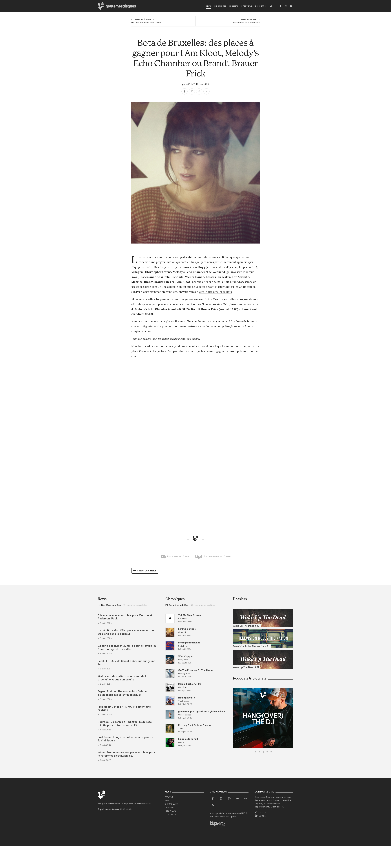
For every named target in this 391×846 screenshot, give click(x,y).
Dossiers (233, 6)
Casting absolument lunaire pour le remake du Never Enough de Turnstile (127, 647)
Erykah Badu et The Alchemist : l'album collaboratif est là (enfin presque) (122, 693)
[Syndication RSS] (213, 805)
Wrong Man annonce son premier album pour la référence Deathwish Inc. (126, 754)
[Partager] (206, 91)
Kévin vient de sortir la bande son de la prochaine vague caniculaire (122, 678)
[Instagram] (285, 6)
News (208, 6)
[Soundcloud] (237, 799)
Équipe (262, 816)
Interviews (246, 6)
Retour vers (146, 570)
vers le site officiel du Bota (215, 292)
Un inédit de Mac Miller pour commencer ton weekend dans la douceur (126, 632)
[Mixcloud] (245, 799)
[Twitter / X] (192, 91)
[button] (255, 752)
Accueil (169, 797)
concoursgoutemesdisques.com (152, 326)
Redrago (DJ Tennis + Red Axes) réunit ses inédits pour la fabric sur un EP (125, 723)
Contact (264, 812)
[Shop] (291, 6)
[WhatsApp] (199, 91)
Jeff (188, 84)
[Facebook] (280, 6)
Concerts (260, 6)
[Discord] (229, 799)
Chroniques (219, 6)
